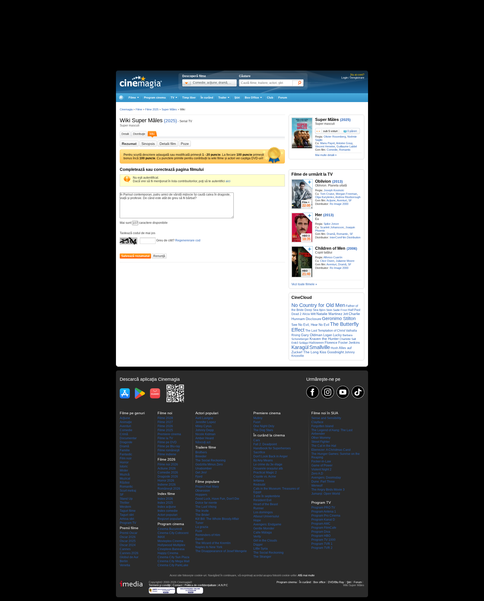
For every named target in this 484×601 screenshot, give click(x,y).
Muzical (125, 478)
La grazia (201, 527)
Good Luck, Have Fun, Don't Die (217, 498)
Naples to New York (208, 547)
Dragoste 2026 (168, 476)
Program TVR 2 (321, 548)
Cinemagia (126, 109)
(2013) (337, 181)
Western (125, 507)
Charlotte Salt (348, 338)
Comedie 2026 (168, 472)
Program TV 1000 (323, 540)
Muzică (125, 474)
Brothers (201, 452)
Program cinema (155, 97)
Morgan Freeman (346, 193)
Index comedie (168, 511)
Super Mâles (147, 120)
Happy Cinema (168, 553)
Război (125, 482)
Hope (257, 520)
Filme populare (207, 482)
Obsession (202, 490)
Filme (139, 109)
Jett (345, 313)
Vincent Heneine (325, 146)
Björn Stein (325, 309)
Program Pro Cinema (325, 515)
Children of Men (330, 248)
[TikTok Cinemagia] (358, 392)
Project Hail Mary (207, 486)
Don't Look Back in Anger (270, 456)
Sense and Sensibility (326, 418)
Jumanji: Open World (325, 493)
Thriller (124, 502)
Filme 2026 (165, 426)
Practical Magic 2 (265, 472)
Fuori (256, 422)
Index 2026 (165, 498)
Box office (319, 582)
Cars (256, 440)
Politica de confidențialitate (200, 585)
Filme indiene (167, 454)
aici (228, 181)
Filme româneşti (168, 450)
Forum (282, 97)
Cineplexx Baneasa (171, 549)
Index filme (166, 494)
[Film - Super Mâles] (302, 147)
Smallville (319, 347)
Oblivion (323, 181)
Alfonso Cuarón (332, 257)
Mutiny (257, 418)
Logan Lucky (332, 335)
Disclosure (313, 319)
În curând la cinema (269, 435)
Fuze (198, 531)
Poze (185, 144)
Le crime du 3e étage (267, 464)
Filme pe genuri (132, 413)
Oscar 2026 (128, 537)
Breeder (200, 456)
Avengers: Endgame (267, 524)
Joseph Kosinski (334, 190)
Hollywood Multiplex (171, 545)
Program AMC (320, 523)
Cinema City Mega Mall (174, 561)
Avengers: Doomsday (326, 477)
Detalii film (168, 144)
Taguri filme (128, 511)
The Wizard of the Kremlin (213, 543)
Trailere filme (205, 447)
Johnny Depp (204, 430)
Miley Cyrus (203, 426)
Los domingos (263, 512)
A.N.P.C (223, 585)
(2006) (352, 248)
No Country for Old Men (318, 305)
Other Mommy (320, 437)
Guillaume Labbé (347, 146)
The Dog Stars (263, 430)
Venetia (125, 565)
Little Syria (260, 548)
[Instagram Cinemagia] (327, 392)
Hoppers (201, 494)
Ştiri (237, 97)
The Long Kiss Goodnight (323, 352)
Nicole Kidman (205, 434)
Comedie (332, 149)
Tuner (199, 523)
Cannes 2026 (129, 553)
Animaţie (126, 422)
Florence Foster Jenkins (342, 342)
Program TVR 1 (321, 544)
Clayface (317, 422)
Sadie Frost (340, 309)
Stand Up (126, 498)
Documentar (128, 438)
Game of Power (321, 465)
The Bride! (202, 515)
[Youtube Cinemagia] (343, 392)
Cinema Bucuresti (170, 529)
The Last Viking (206, 507)
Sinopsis (148, 144)
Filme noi (165, 413)
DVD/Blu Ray (336, 582)
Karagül (300, 347)
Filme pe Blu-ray (169, 446)
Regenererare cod (187, 240)
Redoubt (259, 484)
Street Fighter (320, 442)
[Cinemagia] (121, 97)
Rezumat (129, 144)
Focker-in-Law (321, 461)
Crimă (124, 434)
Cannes (125, 549)
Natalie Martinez (329, 314)
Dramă (331, 233)
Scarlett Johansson (332, 227)
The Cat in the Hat (323, 446)
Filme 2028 (165, 418)
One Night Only (263, 426)
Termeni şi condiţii (159, 585)
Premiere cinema (169, 434)
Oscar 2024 (128, 545)
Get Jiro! (201, 472)
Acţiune (331, 200)
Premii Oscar (128, 533)
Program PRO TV (323, 507)
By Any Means (263, 460)
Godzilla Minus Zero (209, 464)
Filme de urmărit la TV (312, 174)
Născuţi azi (202, 442)
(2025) (170, 120)
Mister (124, 470)
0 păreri (352, 131)
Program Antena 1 (323, 511)
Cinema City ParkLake (173, 565)
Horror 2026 (166, 480)
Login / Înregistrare (352, 77)
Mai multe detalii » (326, 154)
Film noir (126, 458)
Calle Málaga (262, 532)
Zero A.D (317, 473)
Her (318, 215)
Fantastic (126, 454)
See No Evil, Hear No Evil (310, 325)
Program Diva (320, 531)
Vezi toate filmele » (304, 284)
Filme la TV (165, 438)
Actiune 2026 (167, 468)
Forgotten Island (322, 426)
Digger (258, 544)
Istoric (124, 466)
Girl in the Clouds (265, 540)
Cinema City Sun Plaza (173, 557)
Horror (124, 462)
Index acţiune (167, 507)
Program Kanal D (323, 519)
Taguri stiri (127, 515)
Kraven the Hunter (324, 339)
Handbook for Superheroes (272, 448)
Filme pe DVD (167, 442)
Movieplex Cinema (170, 541)
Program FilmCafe (323, 527)
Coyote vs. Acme (264, 476)
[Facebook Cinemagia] (312, 392)
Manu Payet (327, 143)
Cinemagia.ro (141, 82)
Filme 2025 (152, 109)
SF (350, 200)
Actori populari (167, 515)
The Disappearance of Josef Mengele (221, 551)
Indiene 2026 (167, 484)
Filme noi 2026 (168, 464)
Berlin (124, 561)
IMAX (161, 537)
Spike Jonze (331, 223)
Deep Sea (311, 309)
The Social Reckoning (210, 460)
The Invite (202, 511)
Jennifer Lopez (205, 422)
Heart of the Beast (265, 504)
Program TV (128, 523)
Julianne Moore (345, 260)
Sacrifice (259, 452)
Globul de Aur (129, 557)
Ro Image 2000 (339, 203)
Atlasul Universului (266, 516)
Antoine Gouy (344, 143)
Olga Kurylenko (324, 197)
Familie (125, 450)
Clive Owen (327, 260)
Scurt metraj (128, 490)
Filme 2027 (165, 422)
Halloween (316, 342)
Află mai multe (306, 575)
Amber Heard (204, 438)
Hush (334, 348)
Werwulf (316, 485)
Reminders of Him (207, 535)
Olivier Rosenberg (335, 136)
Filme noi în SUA (324, 413)
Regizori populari (169, 519)
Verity (257, 536)
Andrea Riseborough (347, 197)
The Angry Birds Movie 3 (328, 489)
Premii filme (129, 528)
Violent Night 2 (321, 469)
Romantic (345, 149)
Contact (177, 585)
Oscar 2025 (128, 541)
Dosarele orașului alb (268, 468)
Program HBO (320, 535)
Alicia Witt (309, 314)
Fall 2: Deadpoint (265, 444)
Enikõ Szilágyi (299, 342)
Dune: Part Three (323, 481)
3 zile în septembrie (266, 496)
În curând (207, 97)
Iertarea (258, 480)
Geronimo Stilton (339, 318)
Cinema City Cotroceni (173, 533)
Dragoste (126, 442)
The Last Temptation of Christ (325, 330)
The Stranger (262, 556)
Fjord (198, 476)
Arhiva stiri (127, 519)
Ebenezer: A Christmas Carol (331, 450)
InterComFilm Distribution (345, 237)
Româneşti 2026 (169, 488)
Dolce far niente (206, 502)
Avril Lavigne (204, 418)
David (199, 539)
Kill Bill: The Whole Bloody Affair (217, 519)
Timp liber (189, 97)
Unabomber (203, 468)
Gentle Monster (263, 528)
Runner (258, 508)
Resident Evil (262, 500)
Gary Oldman (311, 335)
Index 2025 (165, 502)
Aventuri (342, 200)
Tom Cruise (327, 193)
